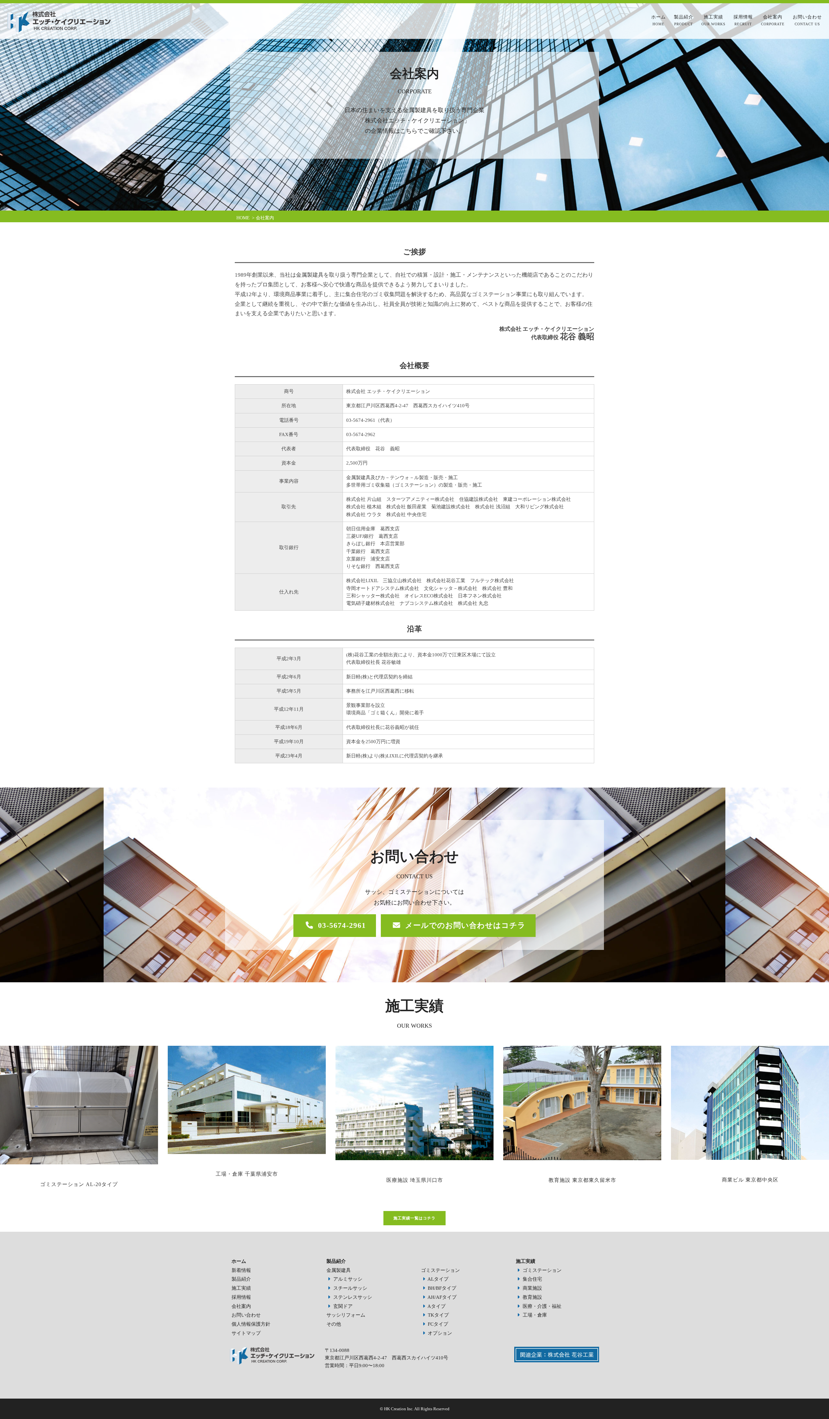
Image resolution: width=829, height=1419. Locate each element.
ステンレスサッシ (352, 1297)
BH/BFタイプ (441, 1288)
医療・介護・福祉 (541, 1306)
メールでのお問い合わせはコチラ (465, 925)
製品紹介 (683, 20)
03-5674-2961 (342, 925)
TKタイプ (437, 1315)
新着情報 (241, 1270)
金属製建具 (338, 1270)
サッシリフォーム (345, 1315)
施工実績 (713, 20)
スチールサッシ (349, 1288)
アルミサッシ (347, 1279)
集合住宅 (531, 1279)
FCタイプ (437, 1324)
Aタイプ (436, 1306)
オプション (439, 1333)
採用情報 (743, 20)
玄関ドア (342, 1306)
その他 (333, 1324)
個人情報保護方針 (251, 1324)
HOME (243, 217)
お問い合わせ (807, 20)
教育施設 (531, 1297)
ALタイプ (437, 1279)
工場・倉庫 (534, 1315)
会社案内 (773, 20)
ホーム (658, 20)
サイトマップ (246, 1333)
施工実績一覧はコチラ (414, 1218)
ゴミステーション (440, 1270)
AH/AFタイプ (441, 1297)
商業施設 (531, 1288)
